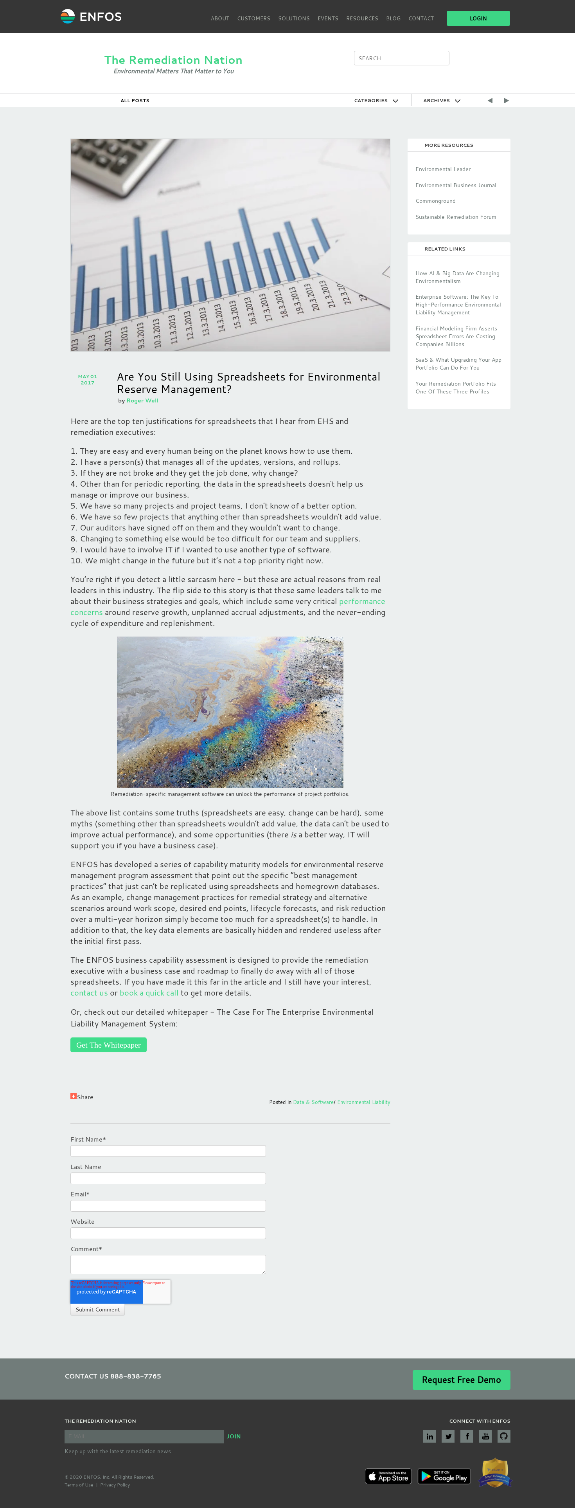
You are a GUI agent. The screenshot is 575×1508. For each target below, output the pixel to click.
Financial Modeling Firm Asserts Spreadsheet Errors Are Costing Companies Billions (456, 336)
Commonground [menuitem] (435, 200)
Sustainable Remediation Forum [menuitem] (455, 216)
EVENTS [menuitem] (328, 18)
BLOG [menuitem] (393, 18)
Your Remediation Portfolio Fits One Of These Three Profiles (455, 387)
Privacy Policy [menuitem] (115, 1484)
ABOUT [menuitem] (220, 18)
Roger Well (142, 400)
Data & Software (313, 1102)
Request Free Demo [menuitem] (461, 1379)
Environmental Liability (363, 1102)
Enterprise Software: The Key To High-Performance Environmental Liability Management (458, 304)
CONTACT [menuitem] (421, 18)
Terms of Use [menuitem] (79, 1484)
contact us (89, 992)
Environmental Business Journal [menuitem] (455, 185)
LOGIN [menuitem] (478, 18)
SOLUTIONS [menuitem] (294, 18)
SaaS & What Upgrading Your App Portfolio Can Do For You (458, 363)
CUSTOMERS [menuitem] (253, 18)
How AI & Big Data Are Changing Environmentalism (457, 277)
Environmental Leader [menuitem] (443, 169)
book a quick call (150, 992)
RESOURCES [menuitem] (362, 18)
